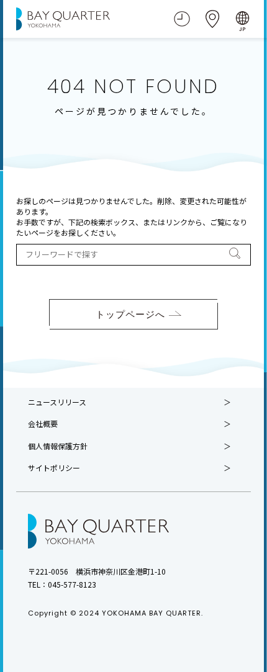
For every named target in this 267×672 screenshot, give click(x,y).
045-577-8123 (72, 584)
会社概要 (43, 424)
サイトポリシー (54, 468)
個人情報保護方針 (58, 446)
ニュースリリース (57, 402)
